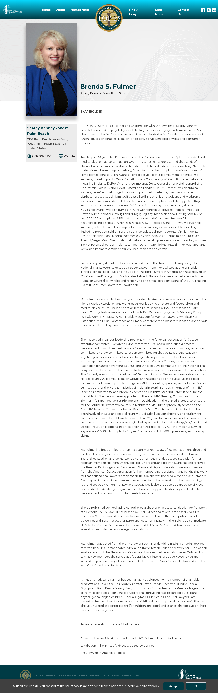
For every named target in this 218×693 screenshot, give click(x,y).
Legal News (159, 12)
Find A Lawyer (134, 12)
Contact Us (183, 12)
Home (46, 9)
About (60, 9)
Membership (80, 9)
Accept (173, 686)
